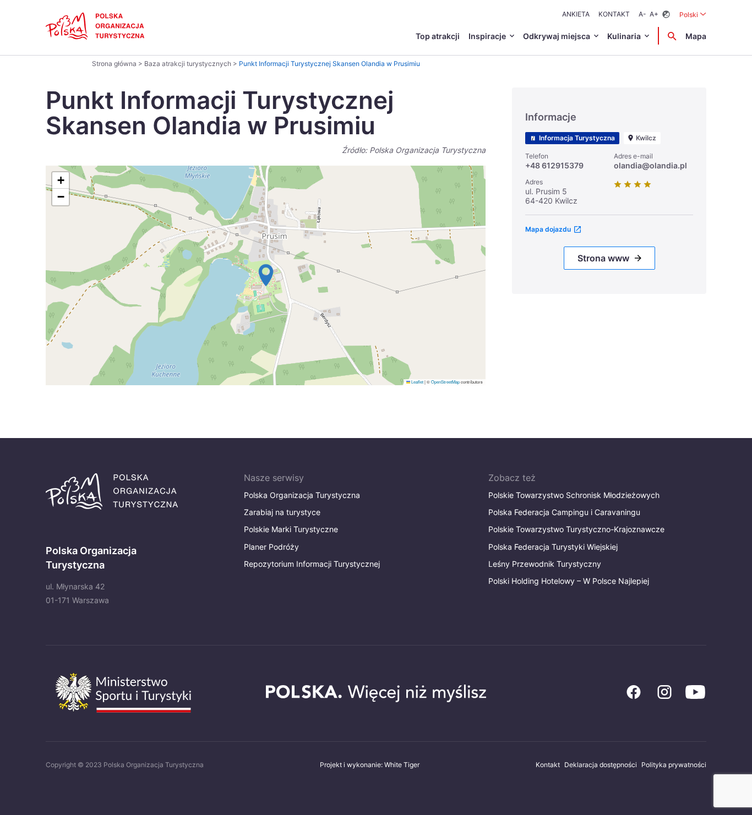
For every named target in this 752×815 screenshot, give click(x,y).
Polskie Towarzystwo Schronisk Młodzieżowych (574, 495)
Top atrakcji (438, 36)
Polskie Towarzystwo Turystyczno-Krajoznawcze (576, 529)
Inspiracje (487, 36)
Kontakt (614, 14)
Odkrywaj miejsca (556, 36)
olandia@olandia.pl (650, 165)
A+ (654, 14)
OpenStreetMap (445, 382)
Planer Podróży (271, 546)
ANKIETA (576, 14)
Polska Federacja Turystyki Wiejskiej (553, 546)
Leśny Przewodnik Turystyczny (544, 563)
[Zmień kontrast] (666, 14)
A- (642, 14)
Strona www (603, 258)
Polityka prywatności (673, 765)
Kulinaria (624, 36)
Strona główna (114, 63)
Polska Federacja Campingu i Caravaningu (564, 512)
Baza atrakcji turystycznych (187, 63)
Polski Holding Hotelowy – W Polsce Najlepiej (568, 581)
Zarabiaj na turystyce (282, 512)
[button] (266, 275)
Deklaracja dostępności (600, 765)
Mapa (695, 36)
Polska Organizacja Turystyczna (302, 495)
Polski (692, 14)
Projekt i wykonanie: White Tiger (369, 765)
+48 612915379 (554, 165)
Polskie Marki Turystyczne (291, 529)
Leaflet (416, 382)
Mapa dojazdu (548, 229)
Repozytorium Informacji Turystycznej (312, 563)
